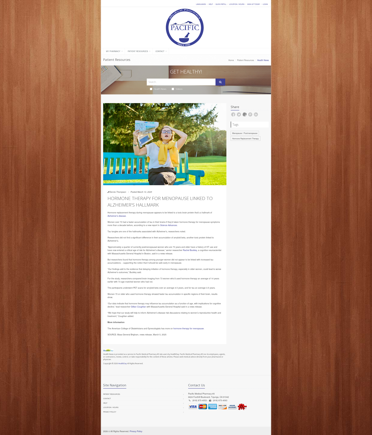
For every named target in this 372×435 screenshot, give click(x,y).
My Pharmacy (113, 51)
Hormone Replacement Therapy (245, 138)
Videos (179, 88)
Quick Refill (220, 4)
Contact (159, 51)
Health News (160, 88)
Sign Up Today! (253, 4)
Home (231, 60)
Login (265, 4)
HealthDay (122, 363)
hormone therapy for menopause (188, 328)
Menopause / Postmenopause (244, 133)
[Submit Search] (220, 82)
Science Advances (168, 225)
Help (211, 4)
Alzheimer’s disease (117, 215)
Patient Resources (138, 51)
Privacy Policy (109, 412)
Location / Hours (236, 4)
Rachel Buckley (190, 250)
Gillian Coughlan (138, 306)
